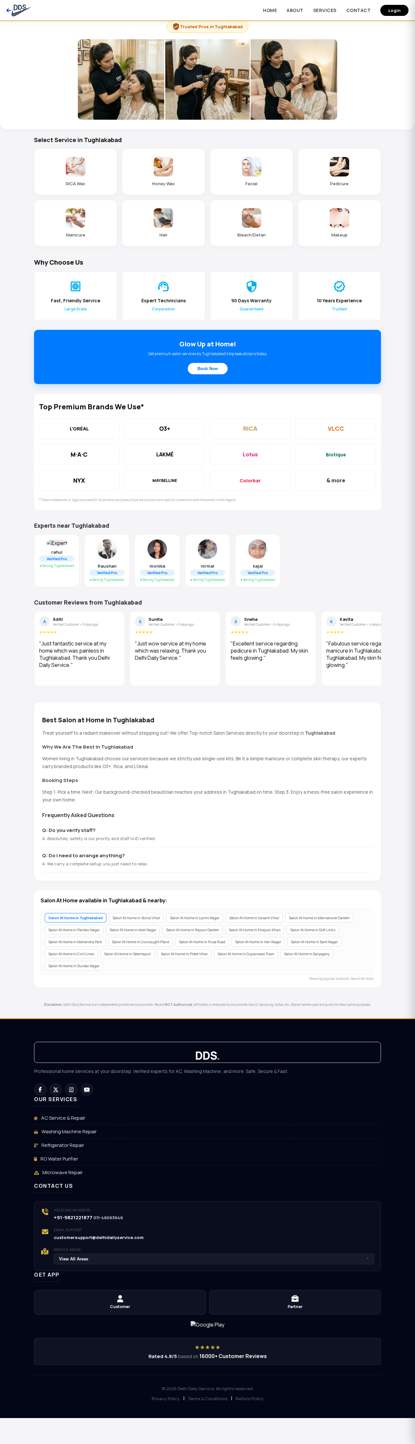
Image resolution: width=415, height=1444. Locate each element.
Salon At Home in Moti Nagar (133, 929)
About (295, 10)
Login (394, 10)
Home (270, 10)
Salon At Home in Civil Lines (71, 953)
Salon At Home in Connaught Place (140, 941)
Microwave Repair (62, 1172)
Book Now (207, 368)
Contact (358, 10)
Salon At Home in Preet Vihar (184, 953)
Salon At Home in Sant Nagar (314, 941)
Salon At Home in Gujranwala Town (246, 953)
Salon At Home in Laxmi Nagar (194, 917)
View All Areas (214, 1259)
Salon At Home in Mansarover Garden (319, 917)
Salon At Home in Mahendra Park (75, 941)
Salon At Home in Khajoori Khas (254, 929)
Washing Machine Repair (69, 1131)
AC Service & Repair (62, 1117)
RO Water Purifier (59, 1158)
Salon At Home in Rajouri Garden (192, 929)
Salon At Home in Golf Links (312, 929)
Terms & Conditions (207, 1399)
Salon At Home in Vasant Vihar (254, 917)
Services (325, 10)
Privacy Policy (166, 1399)
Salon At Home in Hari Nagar (258, 941)
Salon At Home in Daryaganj (306, 953)
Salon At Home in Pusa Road (202, 941)
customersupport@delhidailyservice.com (99, 1237)
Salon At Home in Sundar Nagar (74, 965)
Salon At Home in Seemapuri (127, 953)
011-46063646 (108, 1218)
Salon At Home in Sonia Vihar (136, 917)
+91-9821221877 (73, 1217)
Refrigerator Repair (62, 1145)
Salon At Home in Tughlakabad (75, 917)
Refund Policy (250, 1399)
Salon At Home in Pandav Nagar (74, 929)
